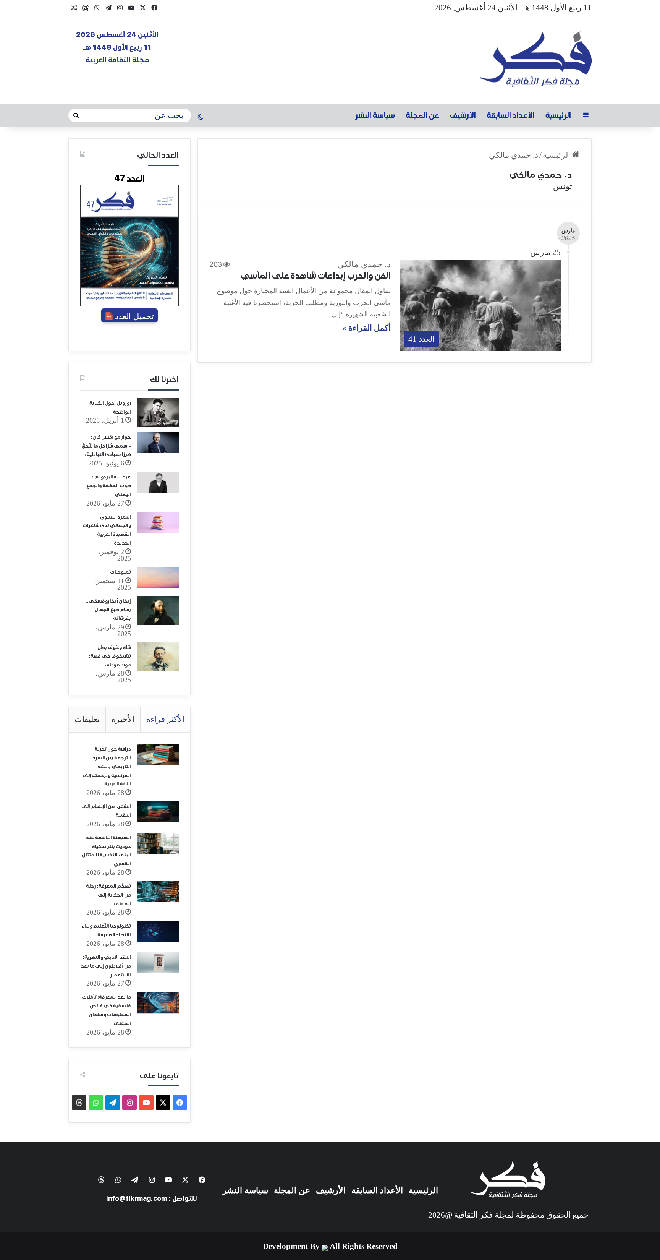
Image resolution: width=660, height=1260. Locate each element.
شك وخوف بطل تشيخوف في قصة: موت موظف (110, 656)
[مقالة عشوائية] (74, 8)
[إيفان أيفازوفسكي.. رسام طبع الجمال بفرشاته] (158, 610)
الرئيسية (558, 115)
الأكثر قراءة (165, 719)
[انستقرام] (120, 8)
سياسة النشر (375, 115)
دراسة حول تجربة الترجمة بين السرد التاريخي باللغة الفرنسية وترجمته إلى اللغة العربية (106, 766)
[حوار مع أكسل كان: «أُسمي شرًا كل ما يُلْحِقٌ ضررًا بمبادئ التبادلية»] (158, 442)
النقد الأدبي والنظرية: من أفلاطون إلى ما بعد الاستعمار (106, 966)
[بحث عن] (76, 116)
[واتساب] (97, 8)
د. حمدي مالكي (540, 174)
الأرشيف (463, 115)
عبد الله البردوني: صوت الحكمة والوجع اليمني (109, 486)
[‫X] (143, 8)
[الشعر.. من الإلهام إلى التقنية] (158, 811)
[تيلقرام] (108, 8)
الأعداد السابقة (511, 115)
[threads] (85, 8)
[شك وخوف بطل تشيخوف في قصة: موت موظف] (158, 656)
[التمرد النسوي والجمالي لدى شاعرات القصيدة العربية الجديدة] (158, 522)
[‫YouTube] (131, 8)
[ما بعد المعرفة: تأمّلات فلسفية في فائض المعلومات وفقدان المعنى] (158, 1002)
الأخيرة (123, 719)
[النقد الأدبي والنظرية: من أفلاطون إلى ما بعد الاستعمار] (158, 962)
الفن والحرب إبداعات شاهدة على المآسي (316, 276)
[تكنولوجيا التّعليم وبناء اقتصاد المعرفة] (158, 931)
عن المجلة (422, 115)
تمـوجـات (120, 572)
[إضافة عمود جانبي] (586, 115)
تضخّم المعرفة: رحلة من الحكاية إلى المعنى (108, 895)
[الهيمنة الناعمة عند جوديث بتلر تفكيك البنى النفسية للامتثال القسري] (158, 843)
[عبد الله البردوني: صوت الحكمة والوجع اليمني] (158, 482)
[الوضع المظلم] (200, 117)
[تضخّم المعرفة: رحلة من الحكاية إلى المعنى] (158, 891)
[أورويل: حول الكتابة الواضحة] (158, 412)
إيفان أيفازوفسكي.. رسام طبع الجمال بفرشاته (108, 610)
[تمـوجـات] (158, 577)
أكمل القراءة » (366, 328)
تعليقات (87, 719)
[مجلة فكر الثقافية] (536, 60)
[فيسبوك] (154, 8)
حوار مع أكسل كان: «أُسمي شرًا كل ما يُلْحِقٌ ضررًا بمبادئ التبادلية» (106, 446)
